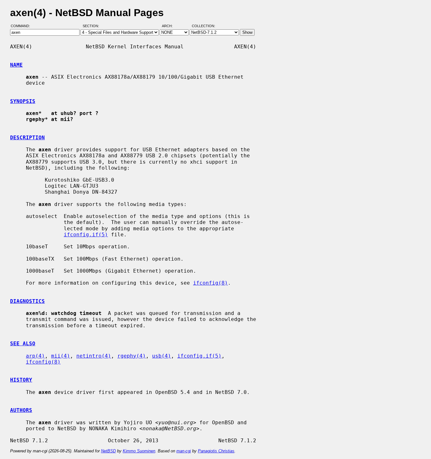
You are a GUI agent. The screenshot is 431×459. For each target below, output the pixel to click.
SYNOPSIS (22, 101)
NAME (16, 65)
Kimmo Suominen (139, 451)
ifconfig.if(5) (86, 235)
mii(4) (60, 356)
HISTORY (21, 380)
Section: (92, 26)
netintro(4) (93, 356)
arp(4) (35, 356)
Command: (22, 26)
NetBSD (108, 451)
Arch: (170, 26)
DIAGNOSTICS (27, 301)
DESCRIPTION (27, 138)
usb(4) (161, 356)
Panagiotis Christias (216, 451)
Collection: (203, 26)
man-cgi (183, 451)
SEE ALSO (22, 344)
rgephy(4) (131, 356)
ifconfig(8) (210, 283)
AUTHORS (21, 410)
